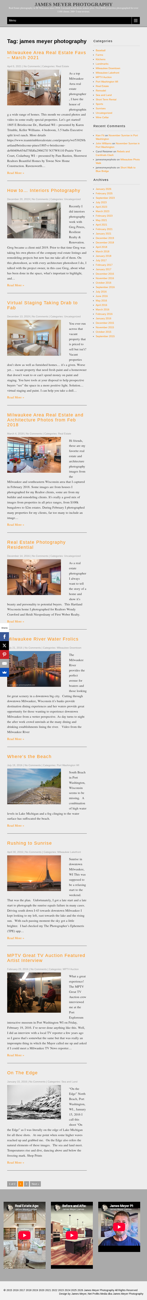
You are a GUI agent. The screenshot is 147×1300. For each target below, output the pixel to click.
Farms (99, 54)
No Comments (32, 66)
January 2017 (103, 269)
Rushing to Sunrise (29, 843)
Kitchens (100, 59)
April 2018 (101, 247)
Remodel (101, 90)
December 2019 (105, 238)
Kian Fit (100, 135)
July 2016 (101, 291)
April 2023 (101, 206)
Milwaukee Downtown (69, 647)
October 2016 (103, 282)
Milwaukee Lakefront (69, 852)
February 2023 (104, 215)
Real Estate (62, 66)
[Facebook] (4, 636)
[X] (4, 645)
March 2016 (102, 309)
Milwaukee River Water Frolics (43, 638)
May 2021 (101, 220)
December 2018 (105, 242)
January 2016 (103, 318)
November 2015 (105, 327)
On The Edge (22, 1072)
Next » (35, 1183)
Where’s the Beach (29, 756)
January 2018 (103, 255)
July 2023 (101, 202)
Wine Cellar (102, 117)
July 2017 (101, 260)
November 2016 (105, 278)
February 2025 (104, 193)
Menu (12, 20)
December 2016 (105, 273)
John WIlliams (104, 143)
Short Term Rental (106, 99)
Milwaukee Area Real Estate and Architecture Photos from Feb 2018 (45, 419)
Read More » (15, 173)
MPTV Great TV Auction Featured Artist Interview (46, 958)
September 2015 (105, 336)
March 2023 (102, 211)
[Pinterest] (4, 654)
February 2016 (104, 313)
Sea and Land (69, 1081)
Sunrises (101, 108)
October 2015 (103, 331)
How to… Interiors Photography (43, 190)
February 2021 (104, 229)
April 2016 (101, 305)
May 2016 (101, 300)
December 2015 (105, 322)
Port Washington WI (68, 765)
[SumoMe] (4, 672)
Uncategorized (72, 199)
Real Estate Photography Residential (36, 545)
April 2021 (101, 224)
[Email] (4, 663)
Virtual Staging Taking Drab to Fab (42, 305)
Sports (99, 103)
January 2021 (103, 233)
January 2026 (103, 189)
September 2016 (105, 287)
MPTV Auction (71, 969)
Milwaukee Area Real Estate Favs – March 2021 (46, 55)
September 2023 (105, 197)
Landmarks (102, 63)
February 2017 (104, 264)
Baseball (100, 50)
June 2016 (102, 296)
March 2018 (102, 251)
